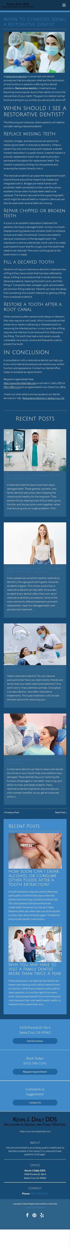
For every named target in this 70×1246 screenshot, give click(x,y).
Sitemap (41, 1207)
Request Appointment (35, 1071)
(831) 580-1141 (12, 387)
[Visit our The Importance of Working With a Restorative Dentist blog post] (35, 450)
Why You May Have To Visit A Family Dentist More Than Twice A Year (34, 969)
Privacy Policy (31, 1207)
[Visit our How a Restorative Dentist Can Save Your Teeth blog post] (35, 734)
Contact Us (35, 1102)
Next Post (60, 812)
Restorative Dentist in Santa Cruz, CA (43, 398)
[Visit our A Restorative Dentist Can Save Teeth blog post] (35, 644)
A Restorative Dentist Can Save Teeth (34, 669)
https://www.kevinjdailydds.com (20, 383)
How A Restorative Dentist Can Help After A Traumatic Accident (34, 570)
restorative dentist (16, 76)
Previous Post (12, 812)
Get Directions (35, 1041)
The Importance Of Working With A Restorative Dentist (33, 477)
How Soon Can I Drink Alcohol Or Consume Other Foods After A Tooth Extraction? (33, 878)
